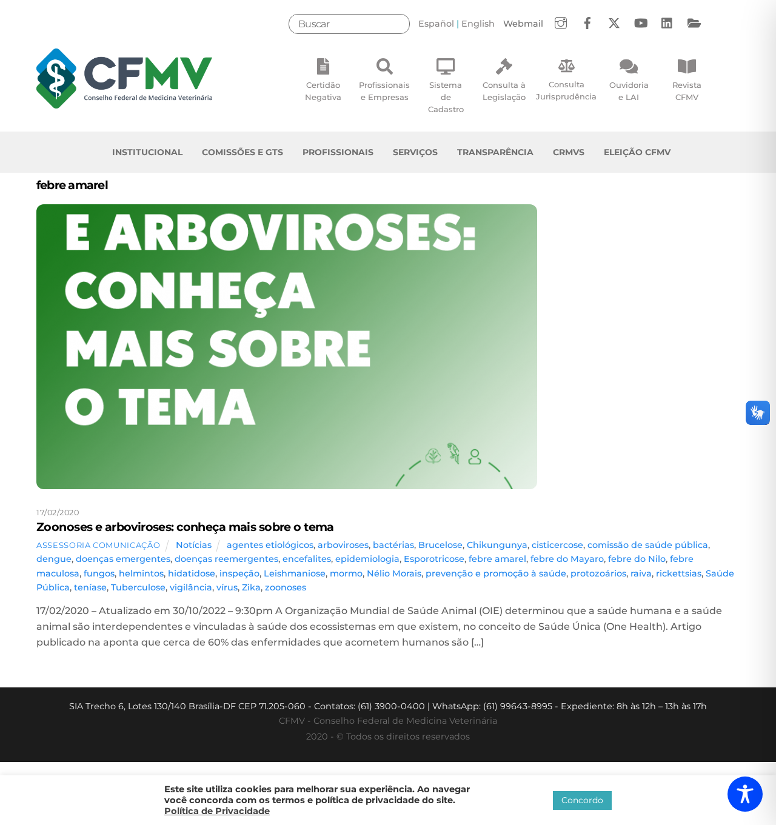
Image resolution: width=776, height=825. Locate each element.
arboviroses (343, 544)
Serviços (415, 152)
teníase (90, 587)
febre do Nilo (637, 558)
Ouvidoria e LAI (629, 91)
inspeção (239, 573)
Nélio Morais (394, 573)
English (478, 23)
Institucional (147, 152)
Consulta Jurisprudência (566, 90)
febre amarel (497, 558)
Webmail (523, 23)
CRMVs (568, 152)
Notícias (194, 544)
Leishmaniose (295, 573)
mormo (346, 573)
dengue (54, 558)
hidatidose (191, 573)
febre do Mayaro (567, 558)
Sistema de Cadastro (446, 97)
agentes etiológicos (270, 544)
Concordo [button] (582, 800)
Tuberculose (138, 587)
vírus (227, 587)
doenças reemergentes (226, 558)
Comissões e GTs (242, 152)
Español (436, 23)
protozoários (598, 573)
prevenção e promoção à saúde (496, 573)
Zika (251, 587)
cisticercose (557, 544)
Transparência (495, 152)
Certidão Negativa (323, 91)
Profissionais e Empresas (384, 91)
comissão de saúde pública (647, 544)
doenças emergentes (123, 558)
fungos (99, 573)
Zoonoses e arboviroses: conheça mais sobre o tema (185, 526)
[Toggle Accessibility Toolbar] (745, 794)
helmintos (141, 573)
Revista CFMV (686, 91)
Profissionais (338, 152)
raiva (641, 573)
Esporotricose (434, 558)
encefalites (307, 558)
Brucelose (440, 544)
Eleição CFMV (637, 152)
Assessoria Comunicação (98, 545)
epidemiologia (367, 558)
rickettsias (678, 573)
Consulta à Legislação (504, 91)
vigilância (191, 587)
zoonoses (285, 587)
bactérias (393, 544)
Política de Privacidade (217, 811)
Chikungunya (497, 544)
